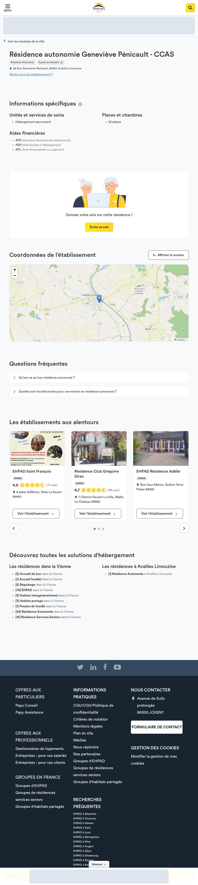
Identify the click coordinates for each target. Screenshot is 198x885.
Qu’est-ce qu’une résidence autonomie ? (47, 377)
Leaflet (180, 339)
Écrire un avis (99, 227)
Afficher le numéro (170, 255)
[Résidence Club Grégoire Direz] (99, 529)
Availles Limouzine (69, 68)
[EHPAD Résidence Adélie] (103, 529)
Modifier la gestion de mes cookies (154, 760)
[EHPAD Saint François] (95, 529)
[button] (99, 299)
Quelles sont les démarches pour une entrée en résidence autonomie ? (68, 391)
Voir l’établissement (33, 513)
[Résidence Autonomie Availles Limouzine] (23, 41)
